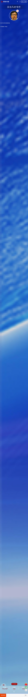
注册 (25, 1)
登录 (22, 1)
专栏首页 (3, 695)
